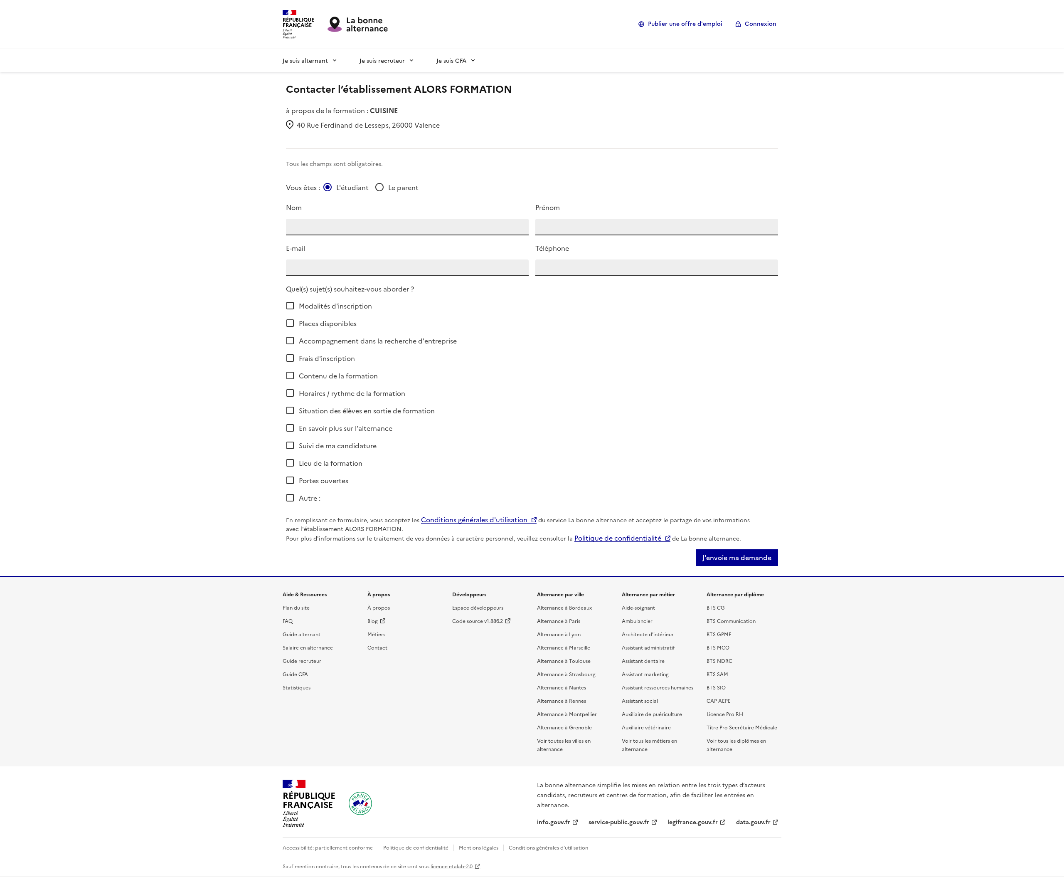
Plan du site (296, 607)
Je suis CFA (451, 60)
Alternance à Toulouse (564, 660)
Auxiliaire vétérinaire (646, 727)
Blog (372, 620)
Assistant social (640, 700)
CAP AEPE (719, 700)
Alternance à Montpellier (567, 713)
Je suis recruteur (382, 60)
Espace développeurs (477, 607)
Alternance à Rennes (561, 700)
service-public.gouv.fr (619, 822)
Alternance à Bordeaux (564, 607)
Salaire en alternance (308, 647)
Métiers (376, 633)
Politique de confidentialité (617, 537)
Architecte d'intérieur (648, 633)
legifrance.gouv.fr (692, 822)
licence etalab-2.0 (452, 866)
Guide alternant (301, 633)
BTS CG (716, 607)
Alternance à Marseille (563, 647)
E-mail (295, 247)
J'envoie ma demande (736, 558)
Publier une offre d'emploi (685, 24)
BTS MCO (718, 647)
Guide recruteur (302, 660)
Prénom (547, 207)
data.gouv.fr (753, 822)
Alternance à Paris (558, 620)
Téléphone (552, 247)
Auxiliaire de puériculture (652, 713)
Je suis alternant (305, 60)
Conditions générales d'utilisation (474, 519)
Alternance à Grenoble (564, 727)
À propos (378, 607)
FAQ (288, 620)
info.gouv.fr (553, 822)
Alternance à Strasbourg (566, 673)
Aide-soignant (638, 607)
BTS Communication (731, 620)
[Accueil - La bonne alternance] (360, 803)
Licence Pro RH (725, 713)
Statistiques (296, 687)
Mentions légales (478, 847)
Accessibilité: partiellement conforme (328, 847)
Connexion (760, 24)
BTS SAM (717, 673)
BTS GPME (719, 633)
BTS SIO (716, 687)
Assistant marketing (645, 673)
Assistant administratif (648, 647)
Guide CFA (295, 673)
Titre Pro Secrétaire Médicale (742, 727)
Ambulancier (637, 620)
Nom (294, 207)
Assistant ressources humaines (657, 687)
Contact (377, 647)
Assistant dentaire (643, 660)
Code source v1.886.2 (477, 620)
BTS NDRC (719, 660)
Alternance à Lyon (559, 633)
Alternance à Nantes (561, 687)
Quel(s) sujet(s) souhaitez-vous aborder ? (350, 288)
